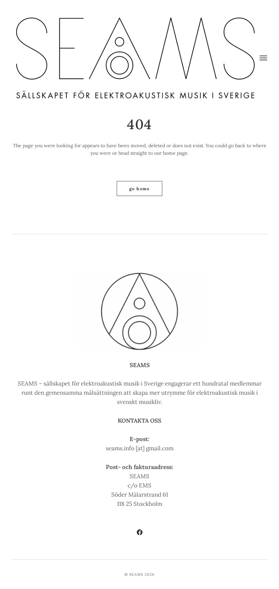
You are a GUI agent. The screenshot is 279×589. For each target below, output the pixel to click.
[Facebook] (139, 533)
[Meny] (264, 58)
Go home (139, 188)
